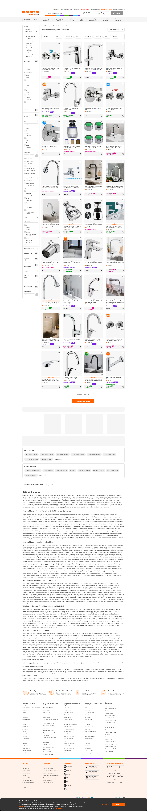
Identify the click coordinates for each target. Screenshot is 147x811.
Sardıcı (27, 87)
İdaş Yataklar (46, 742)
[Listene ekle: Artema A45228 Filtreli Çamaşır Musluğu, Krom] (59, 122)
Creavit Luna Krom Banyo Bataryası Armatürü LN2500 (114, 69)
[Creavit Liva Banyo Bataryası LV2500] (51, 94)
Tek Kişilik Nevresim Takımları (70, 724)
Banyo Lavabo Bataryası (29, 48)
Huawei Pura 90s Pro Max (111, 720)
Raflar (86, 707)
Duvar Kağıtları (25, 710)
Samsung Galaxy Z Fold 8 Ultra (112, 744)
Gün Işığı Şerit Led (68, 719)
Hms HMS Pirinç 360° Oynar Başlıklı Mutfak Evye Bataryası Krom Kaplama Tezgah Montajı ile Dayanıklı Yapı (114, 187)
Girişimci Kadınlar (85, 9)
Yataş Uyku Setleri (47, 744)
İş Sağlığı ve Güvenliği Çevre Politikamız (31, 785)
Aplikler (24, 741)
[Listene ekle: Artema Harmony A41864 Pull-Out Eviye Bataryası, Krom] (123, 353)
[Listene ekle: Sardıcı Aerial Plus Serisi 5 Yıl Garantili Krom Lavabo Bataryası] (101, 276)
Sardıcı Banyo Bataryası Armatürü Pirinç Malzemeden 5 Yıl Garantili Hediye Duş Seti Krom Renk (71, 187)
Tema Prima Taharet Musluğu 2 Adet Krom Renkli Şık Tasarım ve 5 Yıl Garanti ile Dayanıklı (114, 339)
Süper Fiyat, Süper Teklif (66, 9)
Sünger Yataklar (67, 710)
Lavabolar (24, 743)
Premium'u (32, 14)
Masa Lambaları (88, 748)
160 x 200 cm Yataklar (69, 748)
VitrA (27, 79)
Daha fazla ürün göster (83, 401)
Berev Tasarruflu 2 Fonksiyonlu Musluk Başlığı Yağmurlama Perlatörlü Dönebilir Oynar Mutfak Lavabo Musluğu (94, 225)
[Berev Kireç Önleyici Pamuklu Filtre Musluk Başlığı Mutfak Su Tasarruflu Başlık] (72, 132)
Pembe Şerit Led (67, 733)
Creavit (27, 85)
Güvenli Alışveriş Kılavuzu (28, 782)
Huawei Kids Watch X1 (110, 718)
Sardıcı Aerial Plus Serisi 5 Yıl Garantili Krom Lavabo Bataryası (93, 301)
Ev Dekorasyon (27, 29)
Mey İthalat (28, 94)
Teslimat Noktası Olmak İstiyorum (50, 777)
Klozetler (24, 724)
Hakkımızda (25, 766)
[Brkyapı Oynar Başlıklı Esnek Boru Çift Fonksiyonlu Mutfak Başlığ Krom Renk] (51, 172)
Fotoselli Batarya (30, 45)
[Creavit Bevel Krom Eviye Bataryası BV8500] (72, 249)
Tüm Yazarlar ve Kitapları (110, 708)
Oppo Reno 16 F (108, 739)
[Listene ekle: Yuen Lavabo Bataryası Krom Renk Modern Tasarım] (80, 276)
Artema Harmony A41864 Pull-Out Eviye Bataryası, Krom (114, 378)
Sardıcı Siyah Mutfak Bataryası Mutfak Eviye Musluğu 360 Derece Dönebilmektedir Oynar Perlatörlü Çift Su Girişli (93, 187)
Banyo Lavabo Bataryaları (90, 731)
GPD (27, 90)
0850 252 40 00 (115, 776)
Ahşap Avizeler (67, 741)
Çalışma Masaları (26, 719)
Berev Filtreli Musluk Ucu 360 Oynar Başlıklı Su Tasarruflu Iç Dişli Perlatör (50, 263)
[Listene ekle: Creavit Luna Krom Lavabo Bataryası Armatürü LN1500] (80, 44)
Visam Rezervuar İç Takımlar (49, 737)
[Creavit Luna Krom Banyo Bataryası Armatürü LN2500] (115, 54)
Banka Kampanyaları (48, 782)
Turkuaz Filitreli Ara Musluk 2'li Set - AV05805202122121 (114, 108)
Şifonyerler (87, 714)
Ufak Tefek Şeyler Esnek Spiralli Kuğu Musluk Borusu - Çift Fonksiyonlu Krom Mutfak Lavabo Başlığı (51, 303)
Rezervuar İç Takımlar (89, 726)
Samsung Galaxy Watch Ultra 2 (112, 748)
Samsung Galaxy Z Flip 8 (110, 746)
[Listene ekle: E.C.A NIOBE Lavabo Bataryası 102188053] (101, 238)
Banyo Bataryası (29, 41)
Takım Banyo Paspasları (90, 736)
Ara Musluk (28, 38)
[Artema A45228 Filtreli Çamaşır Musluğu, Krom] (51, 132)
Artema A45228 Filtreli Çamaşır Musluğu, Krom (49, 147)
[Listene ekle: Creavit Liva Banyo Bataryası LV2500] (59, 83)
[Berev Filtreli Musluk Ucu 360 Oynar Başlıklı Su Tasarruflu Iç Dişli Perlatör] (51, 249)
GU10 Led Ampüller (68, 738)
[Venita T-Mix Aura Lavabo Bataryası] (72, 325)
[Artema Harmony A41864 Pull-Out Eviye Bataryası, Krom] (115, 363)
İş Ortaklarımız (25, 768)
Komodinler (87, 743)
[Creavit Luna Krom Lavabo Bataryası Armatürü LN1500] (72, 54)
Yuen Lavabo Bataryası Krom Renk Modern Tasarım (71, 301)
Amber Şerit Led (67, 722)
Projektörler (87, 745)
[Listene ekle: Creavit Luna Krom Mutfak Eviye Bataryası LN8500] (80, 83)
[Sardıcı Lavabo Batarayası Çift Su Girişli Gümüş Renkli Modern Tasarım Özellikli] (115, 132)
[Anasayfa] (42, 26)
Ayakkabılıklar (25, 729)
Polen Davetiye (46, 728)
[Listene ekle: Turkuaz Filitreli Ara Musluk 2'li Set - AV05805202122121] (123, 83)
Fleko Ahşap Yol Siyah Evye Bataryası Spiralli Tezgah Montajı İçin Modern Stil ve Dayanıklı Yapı (94, 379)
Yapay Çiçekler (88, 729)
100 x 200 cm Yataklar (69, 736)
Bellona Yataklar (46, 710)
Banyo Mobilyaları (26, 714)
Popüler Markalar (109, 713)
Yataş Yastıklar (46, 749)
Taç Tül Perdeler (46, 717)
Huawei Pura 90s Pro (110, 722)
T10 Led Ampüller (68, 726)
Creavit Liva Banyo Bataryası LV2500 (50, 108)
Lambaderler (25, 745)
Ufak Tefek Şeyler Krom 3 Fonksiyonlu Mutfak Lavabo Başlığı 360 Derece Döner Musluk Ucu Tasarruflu (72, 227)
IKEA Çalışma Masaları (48, 707)
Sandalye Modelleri (26, 753)
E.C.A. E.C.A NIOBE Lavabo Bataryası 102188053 (93, 263)
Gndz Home (28, 99)
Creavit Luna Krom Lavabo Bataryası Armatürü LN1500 (71, 69)
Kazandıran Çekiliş (109, 727)
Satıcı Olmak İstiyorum (48, 768)
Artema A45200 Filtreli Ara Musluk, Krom (93, 108)
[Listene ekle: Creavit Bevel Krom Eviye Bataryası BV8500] (80, 238)
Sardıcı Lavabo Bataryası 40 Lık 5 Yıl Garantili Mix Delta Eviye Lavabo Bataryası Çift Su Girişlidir (50, 225)
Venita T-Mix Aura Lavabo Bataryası (71, 339)
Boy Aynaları (87, 724)
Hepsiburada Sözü (109, 706)
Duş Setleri (24, 736)
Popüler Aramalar (109, 710)
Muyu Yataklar (46, 712)
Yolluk (86, 741)
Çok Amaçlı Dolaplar (89, 712)
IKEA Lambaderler (47, 740)
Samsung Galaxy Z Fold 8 (111, 741)
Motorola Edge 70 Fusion (110, 732)
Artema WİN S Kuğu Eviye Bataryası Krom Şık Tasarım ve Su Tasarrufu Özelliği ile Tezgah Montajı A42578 (93, 339)
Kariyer (24, 775)
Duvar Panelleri (25, 738)
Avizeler (24, 712)
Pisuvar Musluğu (30, 54)
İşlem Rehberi (46, 785)
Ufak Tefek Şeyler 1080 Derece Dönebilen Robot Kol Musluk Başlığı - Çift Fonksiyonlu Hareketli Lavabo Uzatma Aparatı (114, 227)
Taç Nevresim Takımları (48, 725)
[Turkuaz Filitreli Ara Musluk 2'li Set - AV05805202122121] (115, 94)
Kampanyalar (77, 9)
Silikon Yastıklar (67, 753)
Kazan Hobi (28, 102)
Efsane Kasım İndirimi (110, 715)
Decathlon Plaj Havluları (48, 754)
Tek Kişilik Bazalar (89, 738)
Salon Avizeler (67, 707)
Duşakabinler (25, 717)
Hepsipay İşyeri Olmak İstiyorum (50, 770)
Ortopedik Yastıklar (68, 731)
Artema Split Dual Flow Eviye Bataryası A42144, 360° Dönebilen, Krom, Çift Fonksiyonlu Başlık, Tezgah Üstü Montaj (94, 69)
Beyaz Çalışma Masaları (69, 743)
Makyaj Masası (25, 722)
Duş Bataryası (29, 43)
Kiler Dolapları (88, 717)
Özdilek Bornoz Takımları (48, 723)
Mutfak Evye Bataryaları (27, 750)
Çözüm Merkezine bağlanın (115, 767)
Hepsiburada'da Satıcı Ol (119, 9)
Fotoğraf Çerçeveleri (89, 753)
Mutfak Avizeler (67, 714)
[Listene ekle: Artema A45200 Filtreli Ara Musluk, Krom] (101, 83)
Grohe (27, 92)
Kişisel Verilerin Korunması (28, 777)
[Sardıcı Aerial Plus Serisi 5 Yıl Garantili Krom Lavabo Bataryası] (93, 287)
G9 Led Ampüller (67, 750)
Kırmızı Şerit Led (67, 745)
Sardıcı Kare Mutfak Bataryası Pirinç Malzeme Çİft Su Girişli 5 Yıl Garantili (50, 339)
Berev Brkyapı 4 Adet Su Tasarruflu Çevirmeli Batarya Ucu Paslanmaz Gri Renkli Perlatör (93, 147)
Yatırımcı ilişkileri (26, 770)
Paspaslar (87, 733)
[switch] (36, 61)
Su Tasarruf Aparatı (30, 36)
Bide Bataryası (29, 56)
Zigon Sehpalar (88, 710)
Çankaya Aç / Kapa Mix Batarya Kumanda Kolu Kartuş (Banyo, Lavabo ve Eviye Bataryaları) (51, 379)
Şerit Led (24, 733)
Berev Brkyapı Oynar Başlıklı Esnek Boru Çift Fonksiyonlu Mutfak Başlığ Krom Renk (50, 187)
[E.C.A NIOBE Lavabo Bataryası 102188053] (93, 249)
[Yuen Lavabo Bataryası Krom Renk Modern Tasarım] (72, 287)
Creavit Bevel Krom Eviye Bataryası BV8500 (71, 263)
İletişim (24, 787)
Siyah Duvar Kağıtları (68, 712)
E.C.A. (27, 75)
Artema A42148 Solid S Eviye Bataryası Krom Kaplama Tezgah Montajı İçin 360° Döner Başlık (71, 378)
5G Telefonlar (108, 737)
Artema (27, 77)
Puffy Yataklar (46, 735)
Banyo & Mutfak (28, 31)
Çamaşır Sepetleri (89, 750)
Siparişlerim (56, 9)
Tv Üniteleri (25, 726)
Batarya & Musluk (29, 33)
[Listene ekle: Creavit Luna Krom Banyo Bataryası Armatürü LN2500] (123, 44)
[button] (36, 155)
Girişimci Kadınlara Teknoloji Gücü (51, 775)
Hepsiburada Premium (106, 9)
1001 (27, 104)
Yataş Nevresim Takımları (49, 730)
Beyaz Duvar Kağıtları (69, 729)
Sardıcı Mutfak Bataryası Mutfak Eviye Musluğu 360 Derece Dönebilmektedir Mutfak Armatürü (115, 263)
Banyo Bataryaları (26, 748)
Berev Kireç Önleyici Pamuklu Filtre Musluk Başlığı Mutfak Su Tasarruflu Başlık (71, 147)
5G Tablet (107, 734)
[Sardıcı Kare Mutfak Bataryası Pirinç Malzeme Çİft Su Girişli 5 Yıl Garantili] (51, 325)
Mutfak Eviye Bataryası (29, 51)
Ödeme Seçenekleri (47, 780)
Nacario (28, 97)
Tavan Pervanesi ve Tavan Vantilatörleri (31, 707)
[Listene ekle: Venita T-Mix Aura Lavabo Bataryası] (80, 314)
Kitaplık (24, 731)
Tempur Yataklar (67, 717)
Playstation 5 (108, 729)
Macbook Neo (108, 725)
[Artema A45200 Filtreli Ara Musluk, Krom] (93, 94)
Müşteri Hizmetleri (95, 9)
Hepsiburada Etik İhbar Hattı (114, 782)
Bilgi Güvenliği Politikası (27, 780)
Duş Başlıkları (88, 722)
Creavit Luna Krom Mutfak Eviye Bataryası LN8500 (70, 108)
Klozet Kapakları (88, 719)
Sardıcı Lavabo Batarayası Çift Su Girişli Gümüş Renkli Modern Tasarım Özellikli (114, 147)
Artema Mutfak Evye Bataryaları (50, 751)
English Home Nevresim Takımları (50, 732)
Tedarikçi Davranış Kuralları (49, 773)
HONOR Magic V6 (109, 751)
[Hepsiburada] (30, 12)
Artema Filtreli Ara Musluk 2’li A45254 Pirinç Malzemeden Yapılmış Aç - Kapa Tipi (51, 69)
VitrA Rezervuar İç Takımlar (49, 747)
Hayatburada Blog (47, 766)
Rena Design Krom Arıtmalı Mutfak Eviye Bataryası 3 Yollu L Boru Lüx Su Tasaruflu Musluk (114, 301)
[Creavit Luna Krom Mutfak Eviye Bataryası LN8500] (72, 94)
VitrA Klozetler (46, 714)
